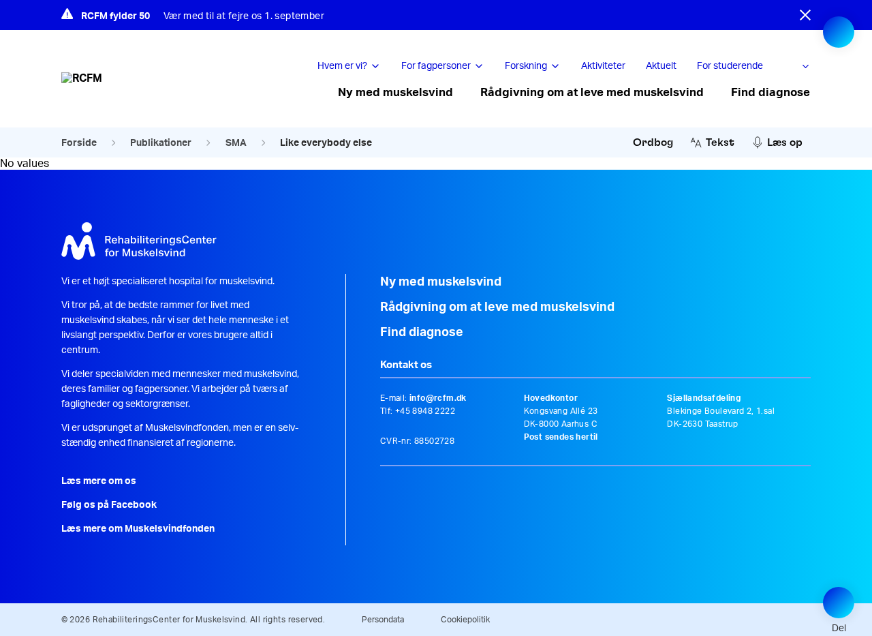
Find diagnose (770, 92)
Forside (79, 143)
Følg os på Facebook (109, 505)
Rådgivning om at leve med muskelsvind (592, 92)
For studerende (730, 66)
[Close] (805, 15)
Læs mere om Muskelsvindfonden (138, 529)
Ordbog (653, 142)
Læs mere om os (98, 481)
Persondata (383, 620)
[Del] (838, 602)
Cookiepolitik (465, 620)
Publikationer (160, 143)
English (802, 67)
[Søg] (838, 32)
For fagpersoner (436, 66)
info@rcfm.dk (438, 398)
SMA (236, 143)
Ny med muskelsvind (395, 92)
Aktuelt (661, 66)
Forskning (526, 66)
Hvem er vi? (342, 66)
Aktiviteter (603, 66)
